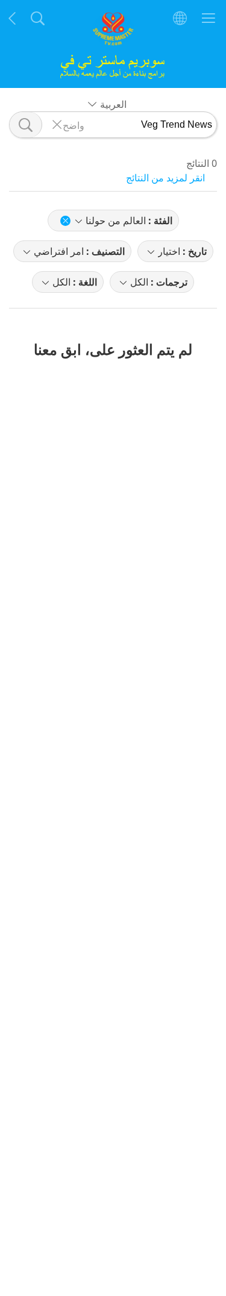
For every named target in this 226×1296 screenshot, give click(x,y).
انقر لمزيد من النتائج (165, 177)
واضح (73, 125)
